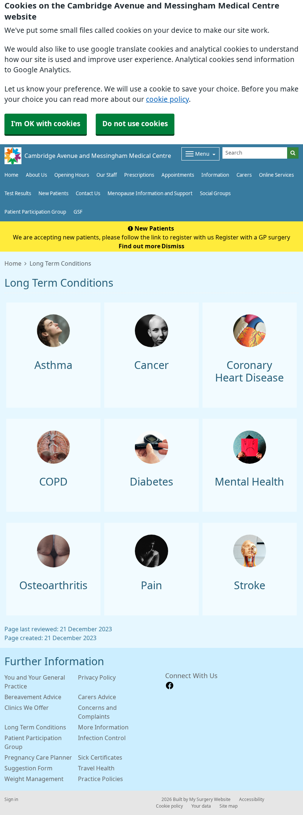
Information (215, 175)
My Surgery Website (210, 799)
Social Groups (215, 193)
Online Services (276, 175)
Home (11, 175)
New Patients (53, 193)
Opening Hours (71, 175)
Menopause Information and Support (150, 193)
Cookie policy (169, 806)
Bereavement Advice (32, 697)
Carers (244, 175)
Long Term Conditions (35, 727)
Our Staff (106, 175)
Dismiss (172, 246)
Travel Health (96, 768)
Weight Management (34, 779)
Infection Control (102, 738)
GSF (78, 212)
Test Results (17, 193)
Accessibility (251, 799)
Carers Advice (97, 697)
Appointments (177, 175)
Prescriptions (139, 175)
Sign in (11, 799)
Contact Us (88, 193)
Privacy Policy (97, 677)
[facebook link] (169, 685)
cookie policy (167, 99)
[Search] (293, 153)
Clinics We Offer (26, 708)
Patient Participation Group (35, 212)
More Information (103, 727)
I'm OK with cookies (45, 123)
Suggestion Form (28, 768)
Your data (201, 806)
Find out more (139, 246)
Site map (228, 806)
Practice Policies (100, 779)
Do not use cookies (135, 123)
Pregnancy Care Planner (38, 757)
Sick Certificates (100, 757)
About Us (36, 175)
